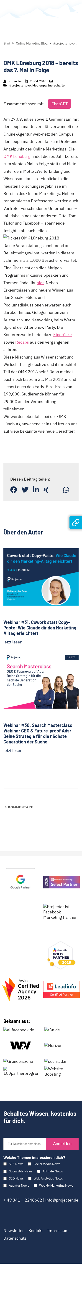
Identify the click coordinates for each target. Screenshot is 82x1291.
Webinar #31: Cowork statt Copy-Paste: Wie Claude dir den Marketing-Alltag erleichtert (40, 627)
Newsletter (13, 1230)
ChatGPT (59, 103)
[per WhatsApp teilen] (66, 489)
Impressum (58, 1230)
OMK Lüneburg (17, 156)
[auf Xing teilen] (46, 489)
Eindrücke (62, 334)
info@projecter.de (61, 1200)
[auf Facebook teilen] (13, 489)
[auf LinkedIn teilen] (36, 489)
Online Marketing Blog (31, 43)
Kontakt (35, 1230)
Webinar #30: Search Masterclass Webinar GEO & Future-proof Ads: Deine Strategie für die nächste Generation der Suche (37, 733)
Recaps (22, 342)
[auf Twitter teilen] (25, 489)
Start (6, 43)
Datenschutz (14, 1238)
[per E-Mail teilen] (56, 489)
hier (40, 282)
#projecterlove (64, 43)
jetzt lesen (12, 642)
